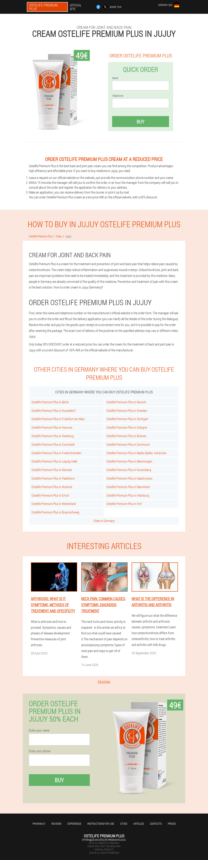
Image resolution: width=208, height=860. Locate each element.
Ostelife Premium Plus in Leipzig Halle (54, 461)
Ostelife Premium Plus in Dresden (126, 410)
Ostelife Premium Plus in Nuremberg (128, 470)
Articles (138, 824)
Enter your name (39, 730)
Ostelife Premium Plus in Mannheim (128, 487)
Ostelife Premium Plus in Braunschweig (55, 512)
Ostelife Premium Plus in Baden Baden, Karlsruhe (136, 453)
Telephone (117, 95)
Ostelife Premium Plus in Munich (126, 402)
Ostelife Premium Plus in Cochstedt (53, 444)
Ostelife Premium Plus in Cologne (126, 427)
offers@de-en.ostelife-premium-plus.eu (104, 839)
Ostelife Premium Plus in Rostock (51, 487)
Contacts (156, 824)
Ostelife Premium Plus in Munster (51, 470)
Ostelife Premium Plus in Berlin (50, 402)
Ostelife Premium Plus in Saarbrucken (129, 478)
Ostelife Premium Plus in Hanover (52, 427)
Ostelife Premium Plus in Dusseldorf (53, 410)
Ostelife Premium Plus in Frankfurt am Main (58, 419)
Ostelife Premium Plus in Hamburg (52, 436)
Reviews (56, 824)
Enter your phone (39, 751)
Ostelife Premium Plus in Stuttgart (127, 419)
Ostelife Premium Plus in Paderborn (53, 478)
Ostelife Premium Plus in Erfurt (50, 495)
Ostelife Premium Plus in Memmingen (129, 461)
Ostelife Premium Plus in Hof (124, 504)
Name (115, 78)
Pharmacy (38, 824)
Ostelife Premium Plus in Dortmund (128, 444)
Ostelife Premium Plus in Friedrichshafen (56, 453)
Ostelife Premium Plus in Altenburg (127, 495)
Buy (140, 121)
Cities (123, 824)
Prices (172, 824)
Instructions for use (100, 824)
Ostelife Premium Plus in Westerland (53, 504)
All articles (104, 681)
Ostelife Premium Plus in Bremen (126, 436)
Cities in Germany (104, 521)
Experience (74, 824)
